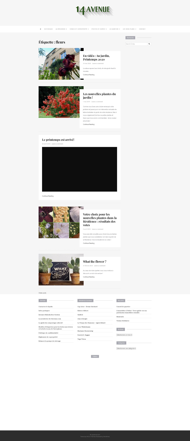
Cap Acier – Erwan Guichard (87, 306)
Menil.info (120, 317)
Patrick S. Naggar (83, 335)
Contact (142, 29)
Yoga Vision (81, 339)
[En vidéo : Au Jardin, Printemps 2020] (60, 63)
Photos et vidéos (99, 29)
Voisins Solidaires (122, 321)
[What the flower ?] (61, 269)
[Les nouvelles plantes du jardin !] (61, 102)
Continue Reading (88, 75)
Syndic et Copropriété (79, 29)
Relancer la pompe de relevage (50, 341)
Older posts (42, 293)
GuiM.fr (80, 315)
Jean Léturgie (82, 319)
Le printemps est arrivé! (58, 140)
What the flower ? (94, 261)
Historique (48, 29)
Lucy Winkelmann (83, 327)
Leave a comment (98, 63)
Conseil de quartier (123, 306)
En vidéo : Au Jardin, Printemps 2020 (96, 57)
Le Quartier (114, 29)
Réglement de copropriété (48, 337)
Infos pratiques (44, 311)
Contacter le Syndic (46, 306)
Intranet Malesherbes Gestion (49, 315)
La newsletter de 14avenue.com (50, 319)
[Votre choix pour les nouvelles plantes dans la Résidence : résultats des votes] (61, 222)
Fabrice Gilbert (82, 311)
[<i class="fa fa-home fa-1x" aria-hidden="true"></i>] (41, 29)
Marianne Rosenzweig (85, 331)
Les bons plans (129, 29)
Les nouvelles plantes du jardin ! (99, 95)
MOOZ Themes (91, 436)
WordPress (106, 436)
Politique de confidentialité (48, 333)
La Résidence (61, 29)
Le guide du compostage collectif (51, 323)
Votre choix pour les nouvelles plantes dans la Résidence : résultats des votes (100, 219)
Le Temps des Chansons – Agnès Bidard (91, 323)
